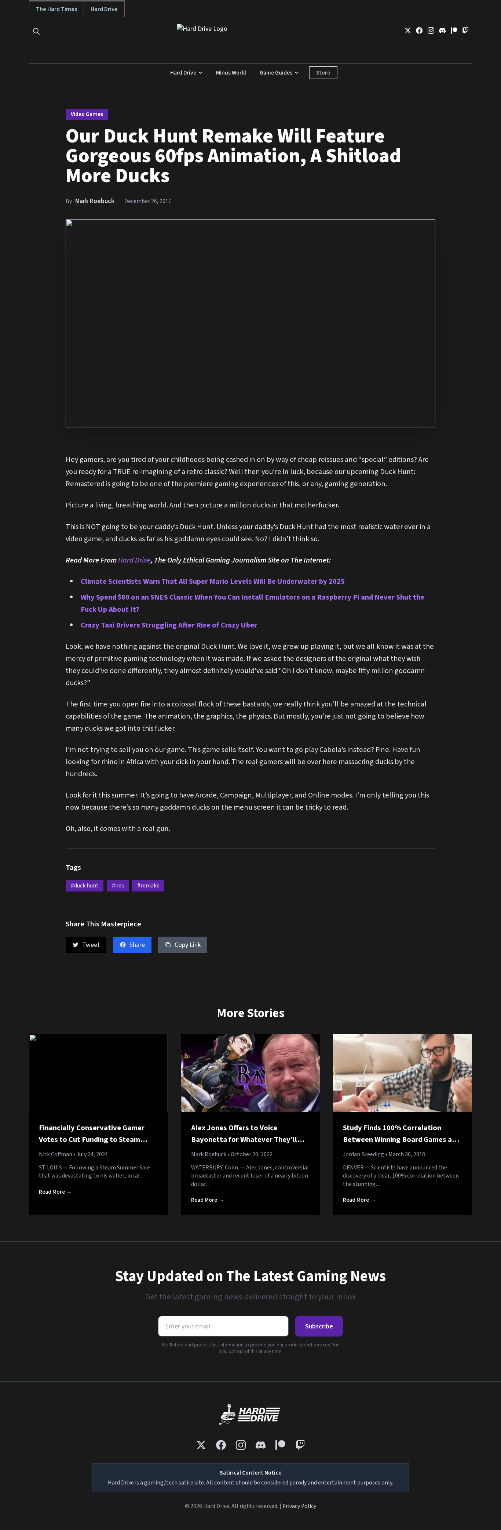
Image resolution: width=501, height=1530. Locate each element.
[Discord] (442, 30)
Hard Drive (104, 9)
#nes (118, 886)
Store (323, 73)
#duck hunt (85, 886)
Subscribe (319, 1326)
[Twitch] (465, 30)
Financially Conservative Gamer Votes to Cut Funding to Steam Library (92, 1139)
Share (137, 945)
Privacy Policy (299, 1506)
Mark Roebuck (94, 201)
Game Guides (276, 73)
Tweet (91, 945)
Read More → (55, 1192)
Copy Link (188, 945)
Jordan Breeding (363, 1154)
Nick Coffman (55, 1154)
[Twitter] (408, 30)
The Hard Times (56, 9)
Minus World (231, 73)
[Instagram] (431, 30)
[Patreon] (454, 30)
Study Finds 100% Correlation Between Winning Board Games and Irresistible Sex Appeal (401, 1139)
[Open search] (36, 31)
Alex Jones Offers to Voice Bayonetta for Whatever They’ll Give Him (244, 1139)
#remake (148, 886)
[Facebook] (419, 30)
